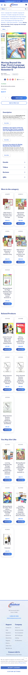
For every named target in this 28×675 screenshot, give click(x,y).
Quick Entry (8, 638)
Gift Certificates (19, 635)
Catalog (17, 638)
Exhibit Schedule (19, 630)
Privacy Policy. (22, 663)
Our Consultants (19, 633)
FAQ (7, 630)
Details (5, 162)
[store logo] (14, 5)
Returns (8, 643)
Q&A (4, 177)
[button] (3, 39)
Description (7, 112)
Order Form (8, 646)
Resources (8, 635)
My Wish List (9, 648)
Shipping (8, 640)
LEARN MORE (25, 1)
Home (2, 13)
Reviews (6, 172)
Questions (8, 633)
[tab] (4, 29)
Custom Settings (13, 671)
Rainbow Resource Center (14, 605)
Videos (5, 167)
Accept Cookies (14, 668)
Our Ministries (18, 640)
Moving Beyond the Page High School (12, 145)
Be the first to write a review (8, 86)
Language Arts (8, 13)
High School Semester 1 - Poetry (14, 22)
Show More (6, 123)
